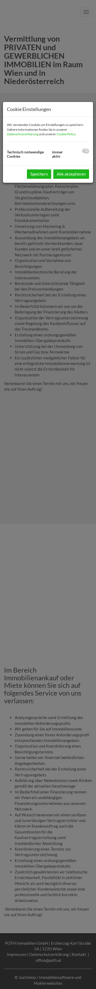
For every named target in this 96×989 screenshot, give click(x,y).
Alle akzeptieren (71, 174)
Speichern (39, 174)
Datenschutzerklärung (22, 134)
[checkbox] (85, 151)
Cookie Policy (66, 134)
